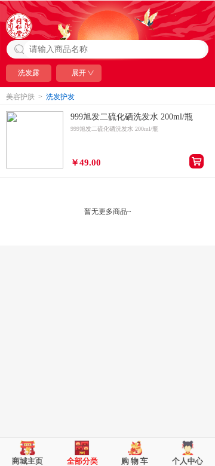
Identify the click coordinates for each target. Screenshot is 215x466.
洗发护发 (60, 97)
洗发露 (28, 73)
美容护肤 (20, 97)
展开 (79, 73)
